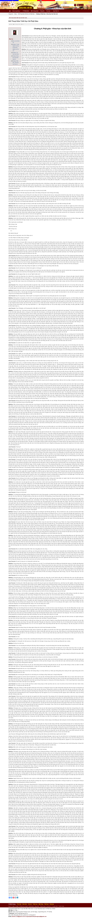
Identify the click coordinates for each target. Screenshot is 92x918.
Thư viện (48, 11)
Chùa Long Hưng (16, 11)
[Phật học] (17, 4)
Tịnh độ (30, 904)
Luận (17, 906)
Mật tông (41, 904)
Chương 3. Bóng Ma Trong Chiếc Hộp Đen (15, 57)
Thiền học (35, 904)
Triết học (46, 904)
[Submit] (75, 5)
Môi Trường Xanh (34, 11)
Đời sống (31, 906)
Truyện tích (55, 906)
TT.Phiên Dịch (26, 11)
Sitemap (52, 904)
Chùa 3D (81, 5)
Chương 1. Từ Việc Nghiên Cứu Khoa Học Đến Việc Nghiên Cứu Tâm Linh (16, 47)
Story (15, 14)
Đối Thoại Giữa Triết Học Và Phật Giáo (26, 14)
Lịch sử (48, 906)
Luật (13, 906)
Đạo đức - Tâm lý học (40, 906)
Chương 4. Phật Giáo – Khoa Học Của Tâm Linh (16, 62)
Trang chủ (10, 14)
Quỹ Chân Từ (56, 11)
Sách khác (61, 906)
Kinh (9, 906)
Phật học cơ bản (24, 906)
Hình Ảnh (24, 904)
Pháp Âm (42, 11)
